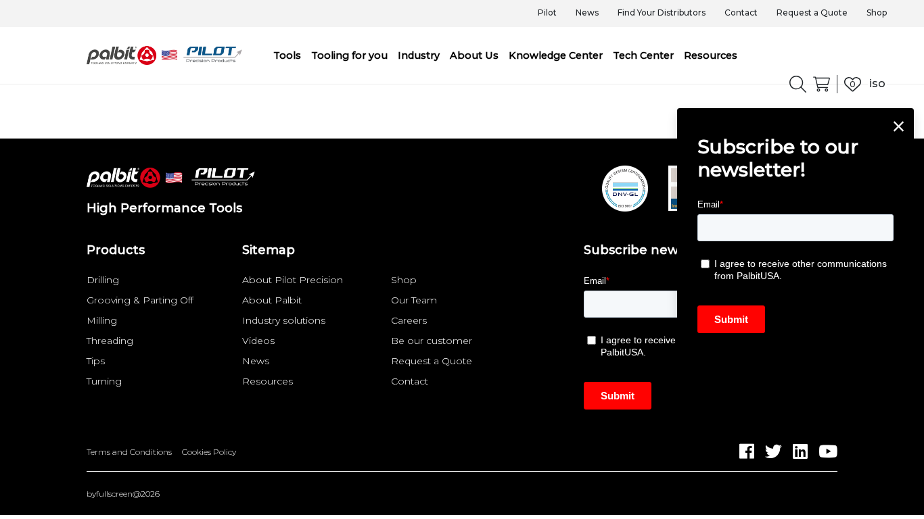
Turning (104, 381)
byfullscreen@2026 (123, 494)
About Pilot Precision (292, 280)
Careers (409, 320)
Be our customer (431, 340)
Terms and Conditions (129, 452)
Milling (102, 320)
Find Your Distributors (662, 12)
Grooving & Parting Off (140, 300)
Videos (258, 340)
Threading (110, 340)
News (587, 12)
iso (877, 83)
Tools (287, 55)
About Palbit (272, 300)
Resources (710, 55)
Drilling (103, 280)
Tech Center (643, 55)
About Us (474, 55)
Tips (96, 361)
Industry (419, 55)
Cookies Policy (209, 452)
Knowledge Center (556, 55)
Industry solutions (283, 320)
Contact (741, 12)
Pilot (547, 12)
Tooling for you (349, 55)
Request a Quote (812, 12)
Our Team (414, 300)
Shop (877, 12)
